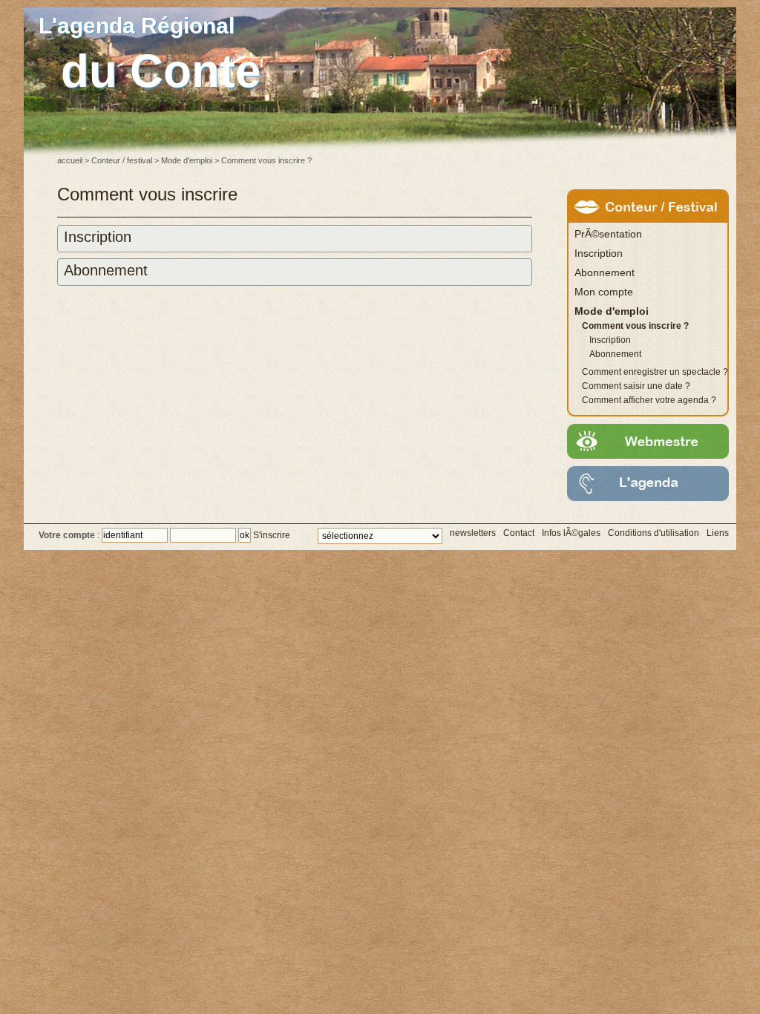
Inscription (97, 237)
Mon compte (603, 292)
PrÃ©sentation (608, 234)
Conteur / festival (121, 160)
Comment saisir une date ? (636, 386)
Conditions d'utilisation (653, 533)
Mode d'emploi (186, 160)
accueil (69, 160)
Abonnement (106, 270)
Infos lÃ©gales (571, 533)
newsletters (473, 533)
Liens (718, 533)
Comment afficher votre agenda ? (649, 400)
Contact (518, 533)
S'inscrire (271, 535)
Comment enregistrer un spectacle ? (655, 372)
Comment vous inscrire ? (635, 326)
